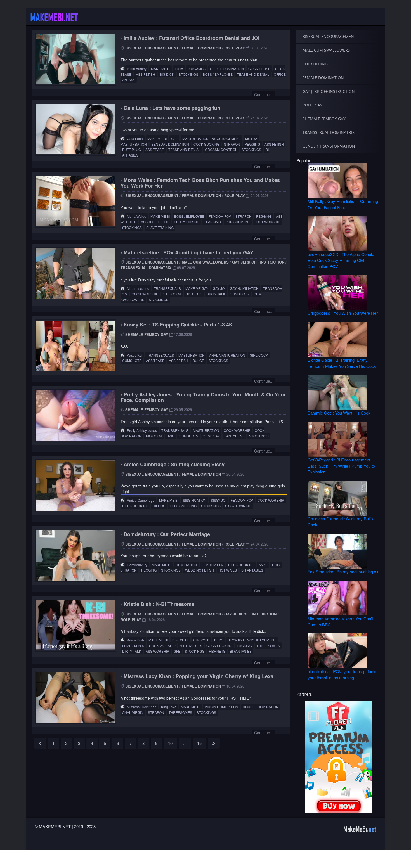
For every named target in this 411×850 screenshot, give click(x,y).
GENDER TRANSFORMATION (329, 146)
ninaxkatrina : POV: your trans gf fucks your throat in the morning (343, 674)
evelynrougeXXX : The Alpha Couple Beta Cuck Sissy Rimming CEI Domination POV (341, 260)
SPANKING (212, 221)
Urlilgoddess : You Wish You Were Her (343, 313)
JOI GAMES (197, 68)
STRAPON (232, 144)
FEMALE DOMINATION (201, 48)
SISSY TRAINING (238, 505)
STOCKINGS (188, 74)
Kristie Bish (135, 640)
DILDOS (159, 505)
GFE (174, 138)
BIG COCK (194, 294)
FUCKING (244, 645)
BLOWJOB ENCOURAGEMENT (252, 640)
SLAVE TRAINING (160, 227)
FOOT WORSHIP (267, 221)
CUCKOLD (201, 640)
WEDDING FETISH (199, 570)
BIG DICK (167, 74)
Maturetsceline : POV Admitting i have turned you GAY (187, 252)
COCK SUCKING (206, 144)
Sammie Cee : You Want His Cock (339, 413)
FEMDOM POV (220, 216)
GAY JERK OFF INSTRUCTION (258, 262)
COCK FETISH (259, 68)
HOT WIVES (227, 570)
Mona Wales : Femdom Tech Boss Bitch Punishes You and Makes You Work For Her (200, 182)
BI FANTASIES (252, 570)
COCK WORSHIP (145, 294)
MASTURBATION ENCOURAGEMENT (211, 138)
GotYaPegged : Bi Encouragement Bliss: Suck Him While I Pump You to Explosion (341, 466)
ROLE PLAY (234, 48)
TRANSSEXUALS (167, 288)
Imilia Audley (137, 68)
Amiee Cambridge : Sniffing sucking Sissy (173, 464)
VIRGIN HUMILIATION (221, 706)
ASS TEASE (154, 149)
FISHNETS (217, 651)
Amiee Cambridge (141, 500)
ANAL (263, 564)
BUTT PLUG (131, 149)
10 (170, 743)
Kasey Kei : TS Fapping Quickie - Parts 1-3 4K (177, 324)
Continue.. (263, 94)
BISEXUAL (180, 640)
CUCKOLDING (315, 64)
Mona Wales (136, 216)
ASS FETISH (145, 74)
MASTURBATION (191, 355)
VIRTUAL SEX (191, 645)
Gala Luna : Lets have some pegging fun (171, 108)
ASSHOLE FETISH (155, 221)
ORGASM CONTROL (221, 149)
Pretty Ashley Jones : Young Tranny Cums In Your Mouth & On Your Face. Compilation (203, 397)
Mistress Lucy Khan (142, 706)
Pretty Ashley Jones (142, 430)
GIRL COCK (172, 294)
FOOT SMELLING (183, 505)
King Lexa (168, 706)
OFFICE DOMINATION (227, 68)
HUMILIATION (186, 564)
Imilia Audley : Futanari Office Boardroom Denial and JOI (190, 38)
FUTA (179, 68)
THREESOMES (268, 645)
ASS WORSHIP (157, 651)
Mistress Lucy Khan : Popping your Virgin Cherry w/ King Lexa (197, 676)
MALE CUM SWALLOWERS (205, 262)
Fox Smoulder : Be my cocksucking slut (344, 571)
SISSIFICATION (194, 500)
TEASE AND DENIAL (253, 74)
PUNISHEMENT (237, 221)
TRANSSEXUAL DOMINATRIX (146, 267)
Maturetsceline (138, 288)
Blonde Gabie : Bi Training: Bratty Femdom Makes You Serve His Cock (342, 363)
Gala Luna (135, 138)
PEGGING (252, 144)
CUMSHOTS (239, 294)
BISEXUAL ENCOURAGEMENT (151, 48)
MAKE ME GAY (196, 288)
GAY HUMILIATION (244, 288)
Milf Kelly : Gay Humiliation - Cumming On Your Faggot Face (343, 204)
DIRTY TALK (215, 294)
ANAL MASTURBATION (227, 355)
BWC (170, 436)
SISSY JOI (218, 500)
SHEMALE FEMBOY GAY (146, 334)
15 (199, 743)
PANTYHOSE (234, 436)
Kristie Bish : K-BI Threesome (158, 604)
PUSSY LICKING (186, 221)
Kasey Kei (134, 355)
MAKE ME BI (160, 68)
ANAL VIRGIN (132, 712)
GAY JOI (219, 288)
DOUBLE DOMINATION (260, 706)
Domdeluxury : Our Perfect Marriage (166, 534)
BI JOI (218, 640)
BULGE (198, 360)
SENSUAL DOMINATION (170, 144)
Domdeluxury (137, 564)
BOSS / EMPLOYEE (218, 74)
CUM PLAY (211, 436)
